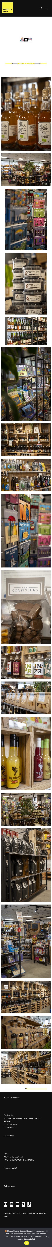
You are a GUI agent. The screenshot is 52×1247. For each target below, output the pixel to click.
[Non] (48, 1237)
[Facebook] (5, 1205)
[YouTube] (17, 1205)
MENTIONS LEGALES (13, 1157)
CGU (6, 1154)
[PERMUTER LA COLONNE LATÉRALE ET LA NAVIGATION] (47, 8)
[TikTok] (29, 1205)
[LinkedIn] (23, 1205)
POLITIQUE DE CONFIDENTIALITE (19, 1160)
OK (26, 1243)
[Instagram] (11, 1205)
